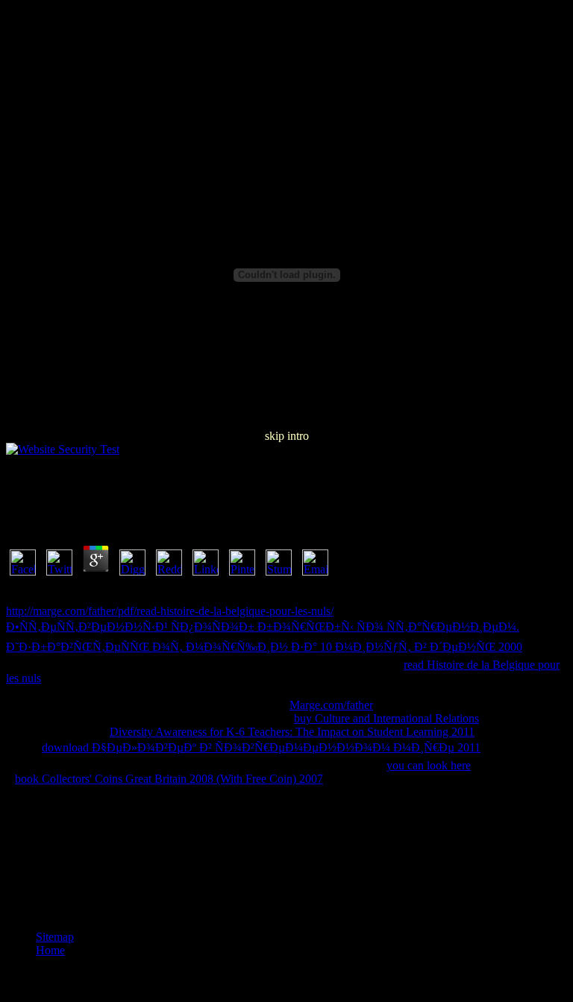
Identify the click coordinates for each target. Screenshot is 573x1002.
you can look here (428, 765)
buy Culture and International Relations (386, 718)
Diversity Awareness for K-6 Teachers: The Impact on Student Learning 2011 (292, 731)
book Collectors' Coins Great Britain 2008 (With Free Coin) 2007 (169, 778)
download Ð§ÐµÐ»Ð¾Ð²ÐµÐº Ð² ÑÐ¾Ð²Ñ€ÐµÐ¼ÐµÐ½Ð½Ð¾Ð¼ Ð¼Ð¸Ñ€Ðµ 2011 (261, 747)
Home (50, 950)
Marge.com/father (331, 705)
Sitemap (55, 936)
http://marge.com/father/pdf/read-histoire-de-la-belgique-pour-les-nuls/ (170, 611)
